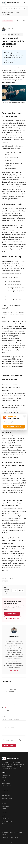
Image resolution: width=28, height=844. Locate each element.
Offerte (4, 780)
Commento (5, 725)
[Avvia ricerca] (24, 8)
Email (4, 716)
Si (15, 590)
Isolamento (5, 803)
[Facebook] (12, 34)
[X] (15, 34)
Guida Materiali (6, 778)
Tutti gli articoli (14, 670)
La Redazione (5, 818)
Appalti (4, 808)
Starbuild (17, 842)
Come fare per (6, 783)
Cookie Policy (14, 837)
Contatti (4, 823)
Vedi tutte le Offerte (13, 426)
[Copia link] (21, 34)
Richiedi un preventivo (12, 618)
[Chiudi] (24, 416)
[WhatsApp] (18, 34)
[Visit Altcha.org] (20, 740)
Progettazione (6, 795)
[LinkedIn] (9, 34)
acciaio (5, 581)
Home (3, 12)
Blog (7, 12)
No (22, 590)
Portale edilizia (6, 775)
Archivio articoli (6, 785)
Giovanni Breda (11, 30)
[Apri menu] (24, 3)
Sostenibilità (5, 806)
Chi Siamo (4, 816)
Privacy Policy (5, 837)
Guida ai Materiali (14, 12)
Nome (4, 707)
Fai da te (4, 793)
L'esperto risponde (7, 821)
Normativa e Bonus (7, 798)
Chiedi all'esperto (11, 613)
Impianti (4, 801)
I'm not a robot (9, 740)
